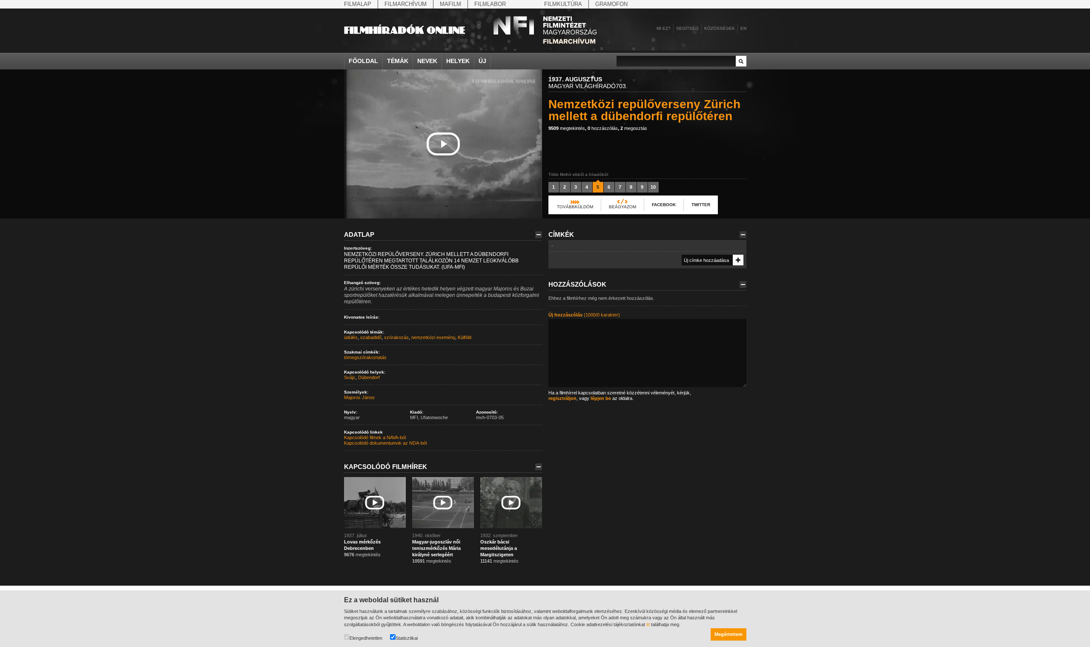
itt (648, 624)
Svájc (350, 377)
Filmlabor (490, 4)
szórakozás (396, 337)
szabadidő (371, 337)
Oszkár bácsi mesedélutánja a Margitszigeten (498, 548)
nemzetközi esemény (433, 337)
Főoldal (363, 61)
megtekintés (566, 128)
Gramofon (611, 4)
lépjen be (601, 398)
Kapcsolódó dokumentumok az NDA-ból (385, 443)
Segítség (687, 28)
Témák (397, 61)
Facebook (664, 204)
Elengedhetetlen (366, 638)
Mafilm (450, 4)
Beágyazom (622, 206)
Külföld (464, 337)
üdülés (351, 337)
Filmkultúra (563, 4)
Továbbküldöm (575, 206)
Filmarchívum (405, 4)
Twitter (700, 204)
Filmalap (357, 4)
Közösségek (719, 28)
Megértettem (728, 634)
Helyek (458, 61)
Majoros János (359, 397)
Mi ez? (664, 28)
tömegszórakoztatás (365, 357)
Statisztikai (407, 638)
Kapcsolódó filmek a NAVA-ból (375, 437)
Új (482, 61)
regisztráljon (562, 398)
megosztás (633, 128)
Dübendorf (369, 377)
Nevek (427, 61)
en (743, 28)
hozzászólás (603, 128)
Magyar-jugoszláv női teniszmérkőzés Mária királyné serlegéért (436, 548)
